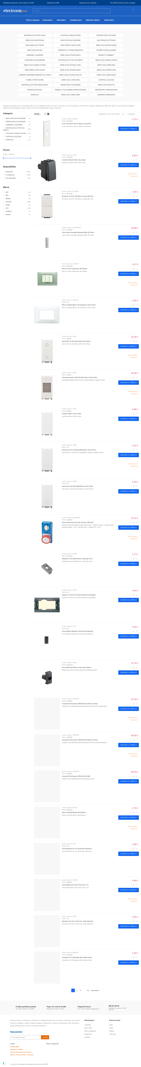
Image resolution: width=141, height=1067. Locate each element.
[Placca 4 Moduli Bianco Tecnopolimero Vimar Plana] (47, 315)
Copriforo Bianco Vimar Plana (71, 413)
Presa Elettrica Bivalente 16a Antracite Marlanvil (77, 631)
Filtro (36, 114)
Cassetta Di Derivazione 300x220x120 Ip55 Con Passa (80, 740)
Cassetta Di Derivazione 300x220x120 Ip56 (76, 776)
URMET (69, 882)
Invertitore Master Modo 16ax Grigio (74, 160)
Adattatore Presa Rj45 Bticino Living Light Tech (77, 558)
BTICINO (70, 121)
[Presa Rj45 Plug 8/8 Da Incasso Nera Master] (47, 678)
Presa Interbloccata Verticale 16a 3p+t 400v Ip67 (78, 522)
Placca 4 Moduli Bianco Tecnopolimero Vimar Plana (78, 305)
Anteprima (136, 133)
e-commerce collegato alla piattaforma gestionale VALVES (29, 1064)
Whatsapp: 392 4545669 (16, 1049)
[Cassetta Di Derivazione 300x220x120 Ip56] (47, 786)
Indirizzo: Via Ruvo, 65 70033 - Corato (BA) (21, 1054)
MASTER (70, 157)
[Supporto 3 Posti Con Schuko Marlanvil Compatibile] (47, 605)
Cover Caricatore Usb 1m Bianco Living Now (76, 123)
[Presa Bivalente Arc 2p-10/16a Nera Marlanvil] (47, 859)
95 (88, 990)
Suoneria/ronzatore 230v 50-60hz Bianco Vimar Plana (79, 377)
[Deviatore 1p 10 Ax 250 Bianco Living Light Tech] (47, 206)
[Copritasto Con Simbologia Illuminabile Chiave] (47, 968)
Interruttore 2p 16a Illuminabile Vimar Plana (76, 341)
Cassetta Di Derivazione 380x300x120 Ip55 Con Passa (80, 703)
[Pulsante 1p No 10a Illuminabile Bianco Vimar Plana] (47, 460)
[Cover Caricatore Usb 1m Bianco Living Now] (47, 134)
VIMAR (69, 338)
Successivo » (95, 990)
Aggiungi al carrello (128, 129)
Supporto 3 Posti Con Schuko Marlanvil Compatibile (79, 595)
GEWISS (69, 230)
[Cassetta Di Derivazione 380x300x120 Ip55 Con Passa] (47, 714)
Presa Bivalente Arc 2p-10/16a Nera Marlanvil (77, 848)
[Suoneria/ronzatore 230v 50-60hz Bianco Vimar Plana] (47, 388)
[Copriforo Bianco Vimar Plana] (47, 424)
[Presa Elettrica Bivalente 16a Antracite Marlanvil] (47, 641)
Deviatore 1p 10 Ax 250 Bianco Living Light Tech (77, 196)
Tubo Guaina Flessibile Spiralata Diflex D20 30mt (78, 232)
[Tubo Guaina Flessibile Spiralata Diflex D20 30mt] (47, 243)
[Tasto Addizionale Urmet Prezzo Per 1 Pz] (47, 895)
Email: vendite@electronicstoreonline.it (21, 1052)
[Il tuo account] (137, 10)
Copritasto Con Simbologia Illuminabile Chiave (77, 957)
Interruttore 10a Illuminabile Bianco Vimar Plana (77, 486)
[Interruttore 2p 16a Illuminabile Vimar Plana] (47, 351)
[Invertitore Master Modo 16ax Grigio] (47, 170)
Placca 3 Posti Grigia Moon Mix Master (74, 268)
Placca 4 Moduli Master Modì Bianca (74, 812)
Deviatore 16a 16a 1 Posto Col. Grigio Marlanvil (77, 921)
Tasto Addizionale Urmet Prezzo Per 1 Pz (75, 885)
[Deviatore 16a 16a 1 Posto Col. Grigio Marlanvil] (47, 931)
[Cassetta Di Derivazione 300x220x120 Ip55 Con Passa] (47, 750)
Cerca (107, 10)
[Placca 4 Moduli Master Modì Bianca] (47, 823)
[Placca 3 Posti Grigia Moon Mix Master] (47, 279)
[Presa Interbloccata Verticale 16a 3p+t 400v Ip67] (47, 533)
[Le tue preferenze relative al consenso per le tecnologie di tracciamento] (4, 1063)
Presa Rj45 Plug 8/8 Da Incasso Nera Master (76, 667)
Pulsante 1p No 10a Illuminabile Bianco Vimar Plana (79, 450)
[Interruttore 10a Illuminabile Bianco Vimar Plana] (47, 496)
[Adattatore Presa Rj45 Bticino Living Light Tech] (47, 569)
